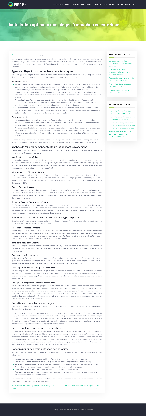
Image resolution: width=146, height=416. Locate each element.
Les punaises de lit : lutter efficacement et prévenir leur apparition (121, 63)
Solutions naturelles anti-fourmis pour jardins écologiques (82, 387)
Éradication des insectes (104, 4)
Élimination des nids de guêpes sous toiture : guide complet (33, 387)
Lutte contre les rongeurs (82, 4)
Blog (135, 4)
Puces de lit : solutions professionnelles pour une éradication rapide (119, 72)
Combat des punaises (60, 4)
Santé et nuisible (123, 4)
